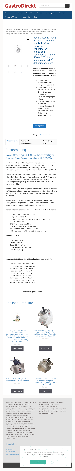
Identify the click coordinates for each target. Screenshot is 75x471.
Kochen (20, 13)
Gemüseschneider (20, 29)
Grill (12, 13)
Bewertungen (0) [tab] (48, 142)
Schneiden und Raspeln (34, 13)
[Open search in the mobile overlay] (54, 6)
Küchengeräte (50, 13)
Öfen (6, 13)
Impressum (9, 449)
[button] (28, 39)
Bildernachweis (10, 451)
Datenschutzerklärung (12, 454)
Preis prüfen (39, 126)
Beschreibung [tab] (12, 141)
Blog (35, 17)
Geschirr (62, 13)
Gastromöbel (25, 17)
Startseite (8, 29)
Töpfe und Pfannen (11, 17)
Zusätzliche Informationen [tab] (26, 142)
